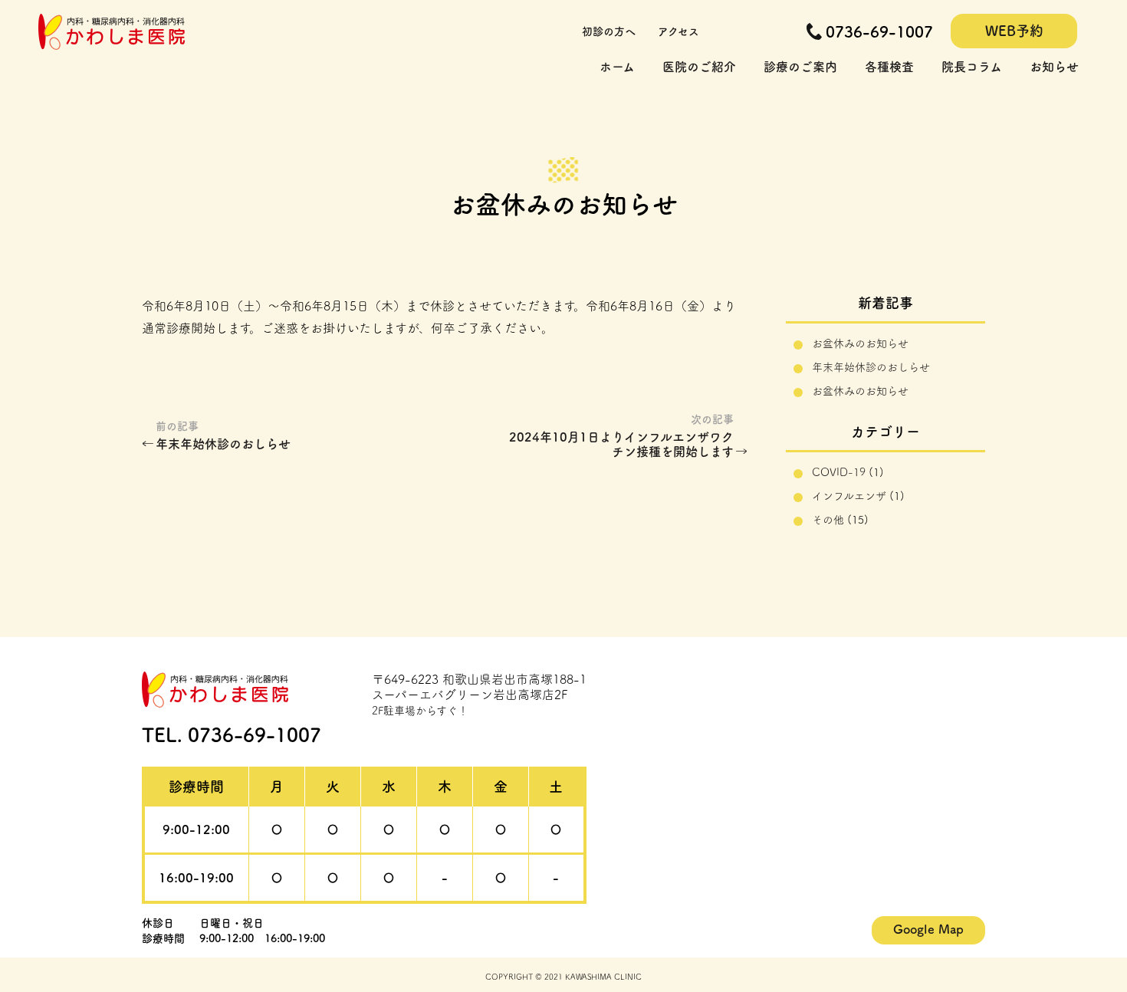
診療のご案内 (800, 67)
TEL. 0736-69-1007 (231, 734)
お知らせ (1054, 67)
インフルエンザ (849, 496)
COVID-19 (839, 472)
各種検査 (889, 67)
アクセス (678, 31)
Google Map (928, 929)
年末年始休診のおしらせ (223, 444)
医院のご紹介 (699, 67)
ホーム (617, 67)
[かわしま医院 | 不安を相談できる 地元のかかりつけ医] (111, 44)
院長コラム (971, 67)
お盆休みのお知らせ (860, 343)
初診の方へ (609, 31)
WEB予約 (1014, 31)
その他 (828, 519)
